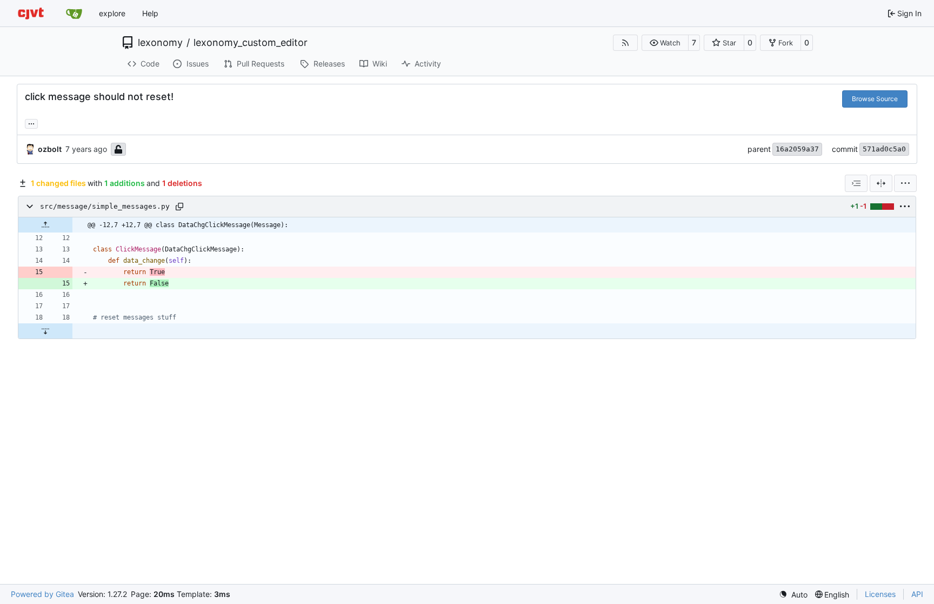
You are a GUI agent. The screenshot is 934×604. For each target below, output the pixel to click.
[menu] (905, 183)
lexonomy (160, 42)
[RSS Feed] (625, 43)
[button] (665, 43)
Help (150, 13)
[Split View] (881, 183)
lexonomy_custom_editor (251, 42)
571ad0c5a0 (884, 149)
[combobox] (856, 183)
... (31, 122)
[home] (30, 13)
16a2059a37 (797, 149)
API (917, 594)
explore (112, 13)
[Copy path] (179, 206)
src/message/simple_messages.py (105, 206)
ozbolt (50, 149)
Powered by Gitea (42, 594)
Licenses (880, 594)
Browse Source (875, 99)
